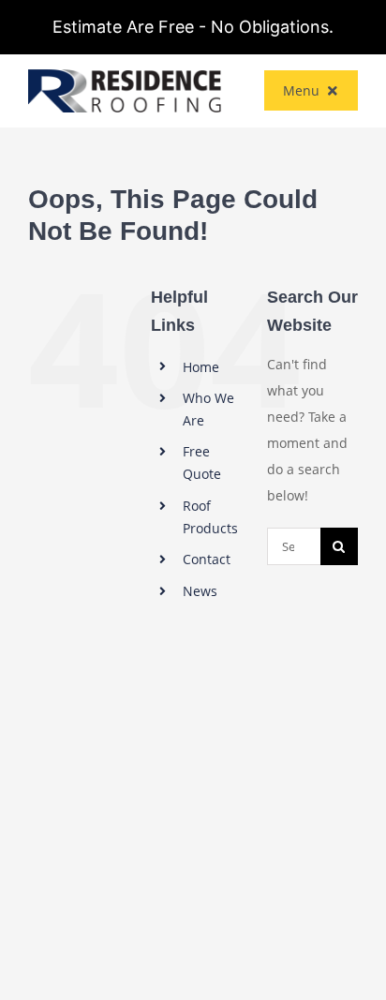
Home (201, 367)
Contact (206, 559)
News (200, 591)
